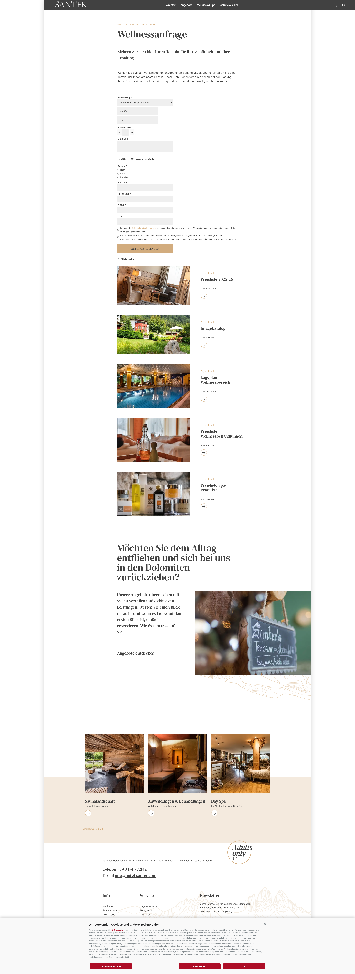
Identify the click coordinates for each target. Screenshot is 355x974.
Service (147, 895)
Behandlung (123, 97)
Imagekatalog (213, 328)
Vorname (122, 182)
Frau (122, 173)
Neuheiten (108, 906)
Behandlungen (193, 72)
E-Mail (121, 205)
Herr (122, 169)
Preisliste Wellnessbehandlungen (222, 434)
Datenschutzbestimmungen (144, 228)
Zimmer (171, 5)
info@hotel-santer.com (135, 875)
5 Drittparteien (118, 930)
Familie (124, 177)
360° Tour (145, 914)
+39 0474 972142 (132, 869)
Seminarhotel (110, 910)
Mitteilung (122, 138)
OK (244, 966)
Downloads (109, 914)
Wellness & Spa (206, 5)
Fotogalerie (146, 910)
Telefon (121, 216)
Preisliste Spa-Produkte (213, 488)
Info (106, 895)
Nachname (123, 193)
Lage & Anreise (148, 906)
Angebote (186, 5)
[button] (265, 924)
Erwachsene (124, 127)
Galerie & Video (229, 5)
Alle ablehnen (199, 966)
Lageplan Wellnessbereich (215, 380)
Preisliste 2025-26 (217, 279)
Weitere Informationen (111, 966)
